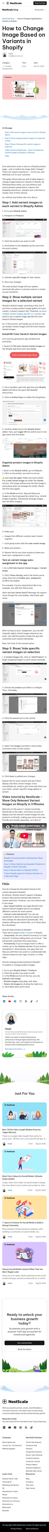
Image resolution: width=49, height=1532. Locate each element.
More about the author (13, 1049)
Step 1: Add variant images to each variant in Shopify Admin (25, 133)
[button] (40, 10)
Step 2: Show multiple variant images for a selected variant (25, 139)
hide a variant (27, 933)
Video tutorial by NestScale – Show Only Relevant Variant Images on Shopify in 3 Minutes (24, 151)
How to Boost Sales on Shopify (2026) (21, 870)
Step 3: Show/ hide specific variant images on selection (22, 145)
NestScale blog (8, 19)
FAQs (7, 156)
